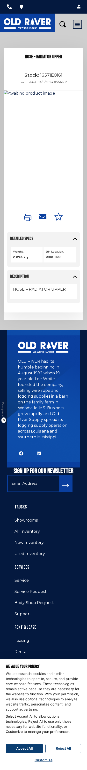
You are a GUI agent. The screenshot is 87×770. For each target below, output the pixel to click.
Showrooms (26, 520)
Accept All (24, 748)
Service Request (30, 591)
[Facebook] (21, 453)
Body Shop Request (34, 602)
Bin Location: (55, 251)
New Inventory (29, 542)
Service (21, 580)
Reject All (63, 748)
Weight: (18, 251)
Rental (21, 651)
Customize (43, 760)
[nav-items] (9, 6)
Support (22, 614)
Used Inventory (29, 553)
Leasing (21, 640)
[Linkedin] (39, 453)
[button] (78, 7)
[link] (28, 217)
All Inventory (27, 531)
